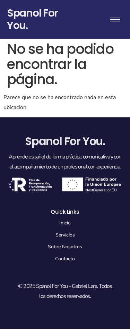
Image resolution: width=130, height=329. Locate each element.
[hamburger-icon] (115, 19)
